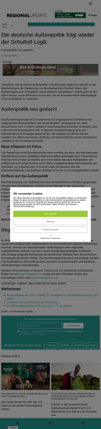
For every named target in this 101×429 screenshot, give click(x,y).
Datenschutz (45, 238)
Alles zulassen (50, 214)
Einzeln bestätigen (50, 229)
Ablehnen (50, 222)
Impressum (56, 238)
